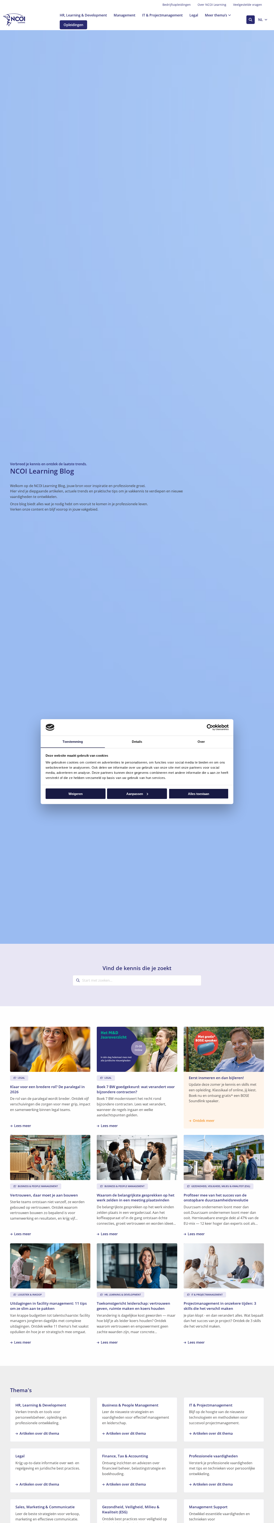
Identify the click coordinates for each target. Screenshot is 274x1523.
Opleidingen (73, 25)
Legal (193, 15)
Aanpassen (134, 793)
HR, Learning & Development (83, 15)
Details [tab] (137, 741)
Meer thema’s (216, 15)
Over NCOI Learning (212, 5)
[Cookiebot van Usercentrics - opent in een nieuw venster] (210, 727)
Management (124, 15)
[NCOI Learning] (24, 19)
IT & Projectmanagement (162, 15)
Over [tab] (201, 741)
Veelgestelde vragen (247, 5)
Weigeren (75, 793)
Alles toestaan (198, 793)
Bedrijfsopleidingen (176, 5)
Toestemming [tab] (73, 741)
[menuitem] (176, 4)
